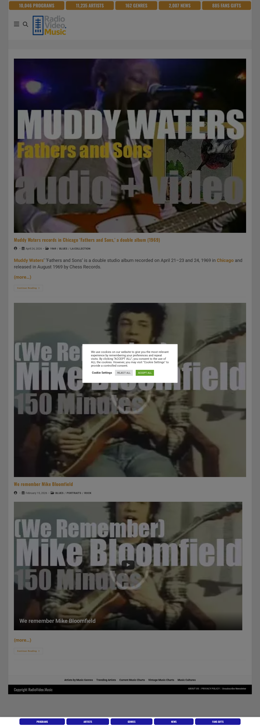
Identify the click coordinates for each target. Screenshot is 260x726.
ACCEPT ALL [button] (145, 372)
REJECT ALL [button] (124, 372)
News (174, 722)
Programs (42, 722)
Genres (132, 722)
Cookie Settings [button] (102, 372)
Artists (88, 722)
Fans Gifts (218, 722)
